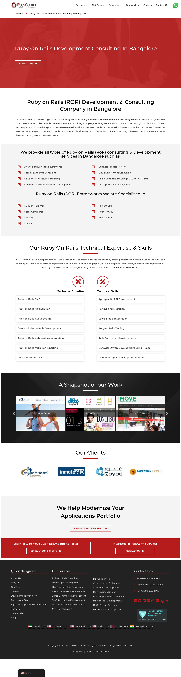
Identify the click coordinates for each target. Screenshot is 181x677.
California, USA (60, 626)
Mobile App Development (66, 582)
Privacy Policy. (78, 651)
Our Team (16, 587)
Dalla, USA (103, 626)
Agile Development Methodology (29, 604)
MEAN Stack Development (107, 600)
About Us (16, 578)
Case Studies (18, 613)
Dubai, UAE (39, 626)
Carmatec (128, 645)
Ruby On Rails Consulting (65, 578)
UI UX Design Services (105, 605)
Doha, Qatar (122, 626)
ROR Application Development (68, 604)
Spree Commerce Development (69, 596)
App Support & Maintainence (108, 596)
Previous (13, 413)
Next (167, 413)
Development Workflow (24, 596)
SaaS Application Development (68, 600)
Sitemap (105, 651)
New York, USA (83, 626)
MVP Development (62, 609)
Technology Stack (20, 600)
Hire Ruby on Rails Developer (67, 587)
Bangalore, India (144, 626)
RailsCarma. (80, 645)
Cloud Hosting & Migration (107, 583)
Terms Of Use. (93, 651)
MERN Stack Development (107, 609)
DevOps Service (101, 579)
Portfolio (15, 609)
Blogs (14, 617)
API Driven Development (106, 587)
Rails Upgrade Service (104, 592)
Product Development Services (68, 591)
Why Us (15, 582)
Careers (15, 591)
